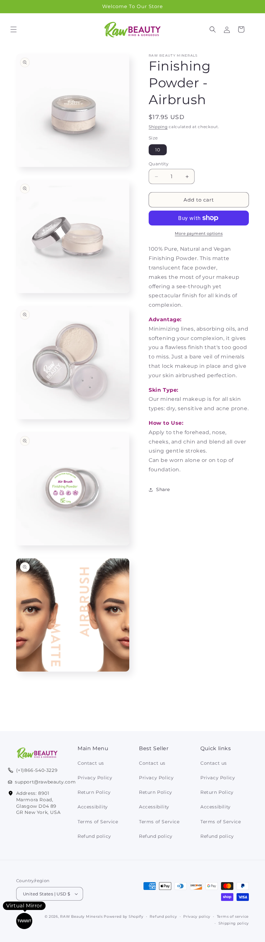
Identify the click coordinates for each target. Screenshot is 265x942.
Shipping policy (233, 923)
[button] (13, 29)
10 (157, 150)
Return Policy (94, 792)
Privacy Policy (95, 778)
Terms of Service (98, 822)
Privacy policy (196, 916)
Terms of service (233, 916)
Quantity (158, 163)
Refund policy (94, 836)
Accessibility (93, 807)
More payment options (199, 233)
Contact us (91, 763)
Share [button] (163, 489)
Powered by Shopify (123, 916)
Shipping (158, 126)
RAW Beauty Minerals (81, 916)
